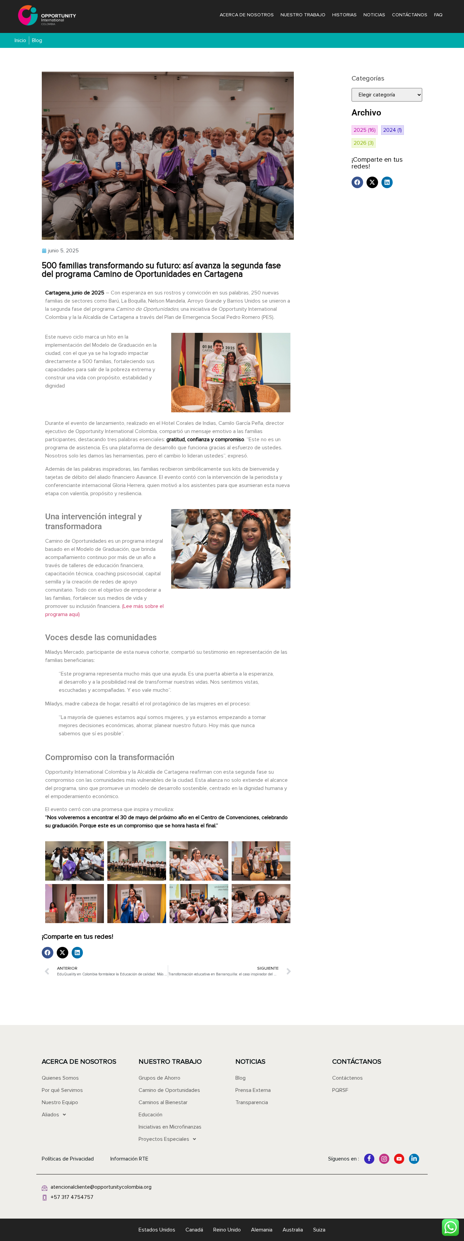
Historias (344, 15)
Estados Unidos (157, 1229)
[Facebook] (369, 1159)
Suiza (319, 1229)
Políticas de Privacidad (68, 1158)
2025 (365, 130)
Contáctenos (347, 1078)
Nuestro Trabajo (303, 15)
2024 (392, 130)
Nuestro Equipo (60, 1102)
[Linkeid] (414, 1159)
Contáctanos (409, 15)
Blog (240, 1078)
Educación (150, 1114)
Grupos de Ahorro (159, 1078)
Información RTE (129, 1158)
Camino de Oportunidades (169, 1090)
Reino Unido (227, 1229)
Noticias (374, 15)
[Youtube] (399, 1159)
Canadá (194, 1229)
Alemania (261, 1229)
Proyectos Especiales (164, 1139)
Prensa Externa (253, 1090)
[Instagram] (384, 1159)
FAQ (438, 15)
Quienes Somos (60, 1078)
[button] (47, 952)
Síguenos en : (343, 1158)
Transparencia (251, 1102)
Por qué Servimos (62, 1090)
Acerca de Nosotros (247, 15)
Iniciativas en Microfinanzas (170, 1126)
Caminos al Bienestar (163, 1102)
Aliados (50, 1114)
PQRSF (340, 1090)
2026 (364, 143)
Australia (293, 1229)
